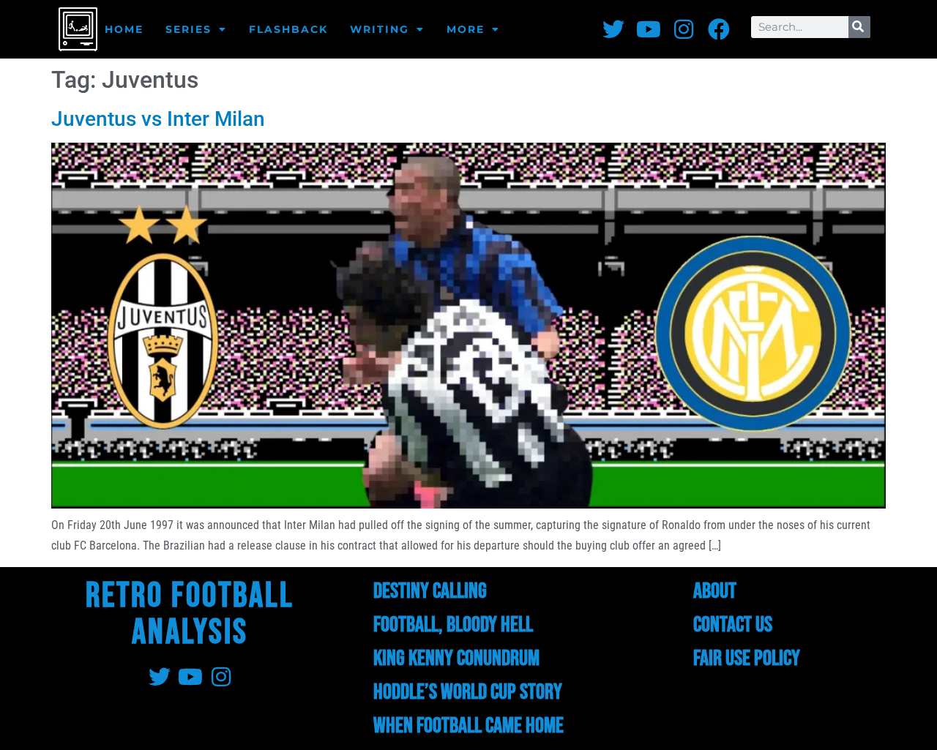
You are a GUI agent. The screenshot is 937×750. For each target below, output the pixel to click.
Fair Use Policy (746, 658)
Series (188, 29)
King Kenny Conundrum (456, 658)
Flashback (288, 29)
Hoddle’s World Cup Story (467, 692)
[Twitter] (613, 29)
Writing (379, 29)
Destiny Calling (430, 591)
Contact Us (732, 625)
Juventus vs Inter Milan (158, 119)
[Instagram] (684, 29)
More (466, 29)
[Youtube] (649, 29)
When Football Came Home (468, 726)
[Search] (859, 27)
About (714, 591)
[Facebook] (719, 29)
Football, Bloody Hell (453, 625)
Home (124, 29)
